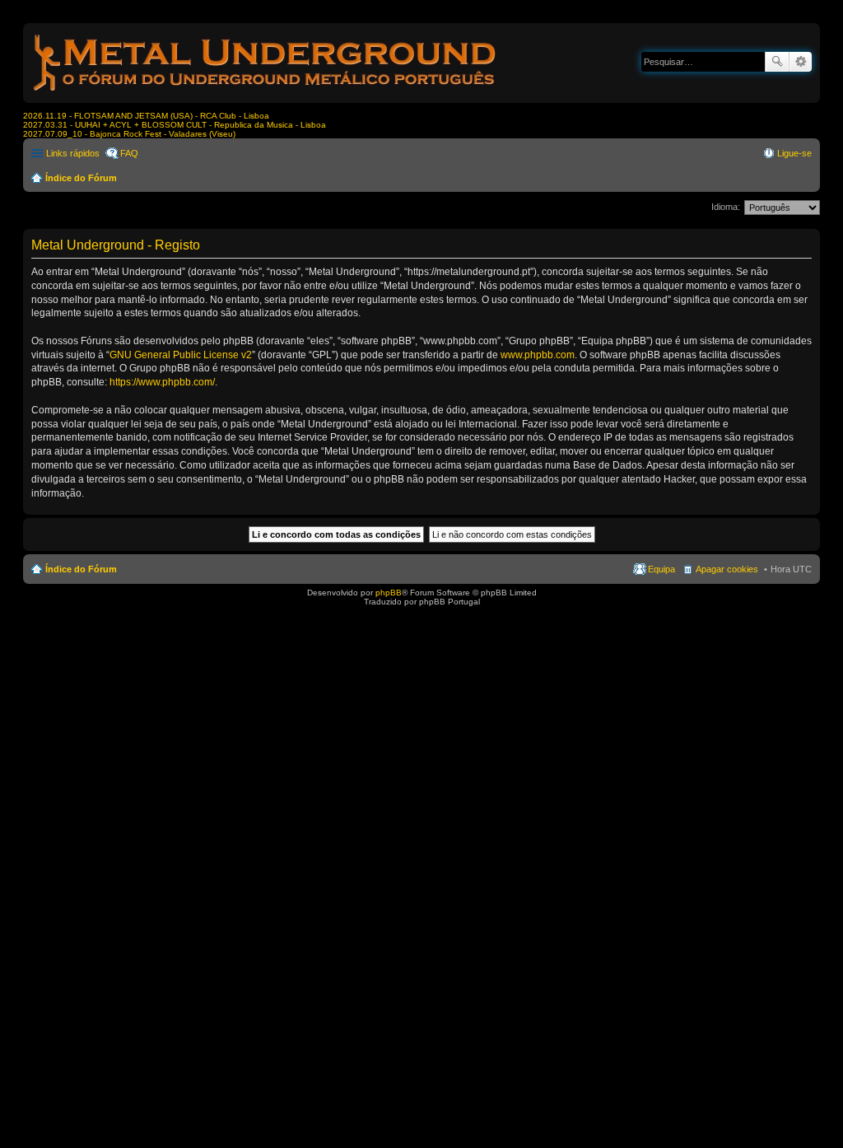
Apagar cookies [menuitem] (727, 569)
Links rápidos (73, 153)
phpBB (388, 592)
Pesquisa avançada (800, 62)
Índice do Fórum (81, 178)
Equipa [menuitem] (661, 569)
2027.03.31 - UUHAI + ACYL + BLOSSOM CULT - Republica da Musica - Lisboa (174, 124)
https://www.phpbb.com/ (162, 382)
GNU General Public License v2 (180, 355)
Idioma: (725, 207)
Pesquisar (777, 62)
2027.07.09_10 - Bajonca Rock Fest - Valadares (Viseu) (129, 133)
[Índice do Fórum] (266, 94)
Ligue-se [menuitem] (794, 153)
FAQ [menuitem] (129, 153)
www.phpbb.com (538, 355)
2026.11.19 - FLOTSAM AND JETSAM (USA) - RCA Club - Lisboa (146, 115)
